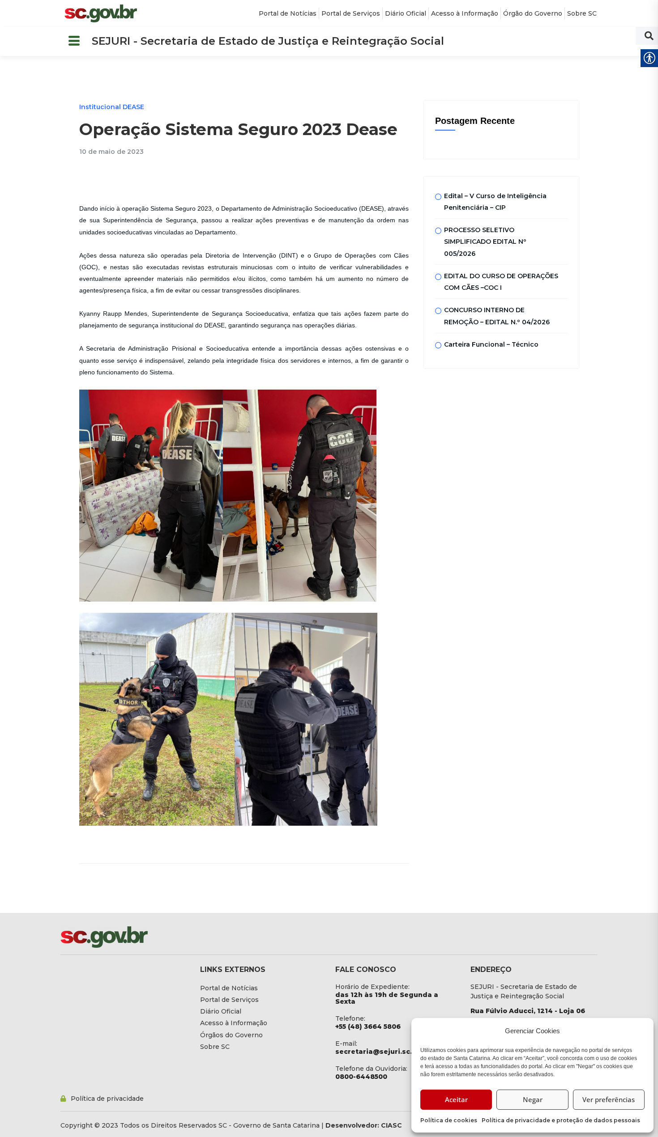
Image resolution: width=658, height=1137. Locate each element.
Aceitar (456, 1099)
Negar (533, 1099)
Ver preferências (608, 1099)
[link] (100, 13)
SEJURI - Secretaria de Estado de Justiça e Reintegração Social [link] (268, 40)
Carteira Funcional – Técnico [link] (491, 344)
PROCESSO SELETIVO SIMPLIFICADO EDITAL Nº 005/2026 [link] (485, 242)
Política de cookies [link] (448, 1120)
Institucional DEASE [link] (111, 107)
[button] (73, 41)
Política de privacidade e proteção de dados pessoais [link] (561, 1120)
